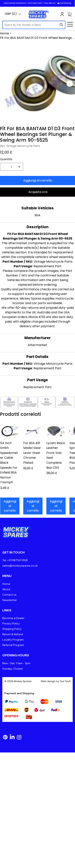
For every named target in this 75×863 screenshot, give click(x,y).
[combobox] (33, 25)
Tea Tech (65, 681)
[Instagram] (19, 737)
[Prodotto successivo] (69, 431)
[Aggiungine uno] (19, 167)
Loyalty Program (13, 639)
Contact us (9, 594)
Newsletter (9, 600)
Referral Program (13, 645)
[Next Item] (70, 84)
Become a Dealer (13, 618)
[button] (69, 14)
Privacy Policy (11, 623)
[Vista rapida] (9, 431)
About (6, 589)
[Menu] (70, 24)
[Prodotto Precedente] (5, 431)
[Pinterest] (5, 737)
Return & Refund (12, 634)
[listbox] (12, 14)
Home (6, 584)
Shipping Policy (12, 629)
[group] (37, 469)
